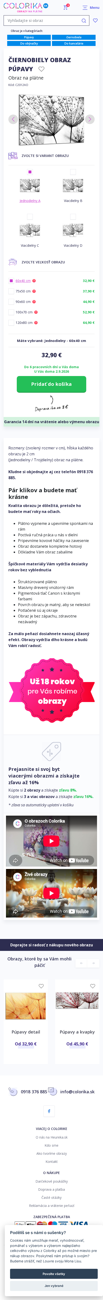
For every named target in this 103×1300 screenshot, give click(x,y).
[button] (13, 119)
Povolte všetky (54, 1274)
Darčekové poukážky (51, 1181)
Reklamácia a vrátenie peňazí (51, 1205)
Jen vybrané (54, 1286)
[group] (51, 120)
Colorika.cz (26, 7)
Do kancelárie (73, 43)
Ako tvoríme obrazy (51, 1153)
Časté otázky (51, 1197)
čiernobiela (73, 37)
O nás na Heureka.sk (52, 1137)
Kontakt (52, 1161)
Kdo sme (51, 1145)
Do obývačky (29, 43)
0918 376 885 (34, 1091)
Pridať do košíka (51, 384)
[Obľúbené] (95, 20)
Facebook (49, 1111)
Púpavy (29, 37)
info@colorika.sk (77, 1091)
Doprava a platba (51, 1189)
